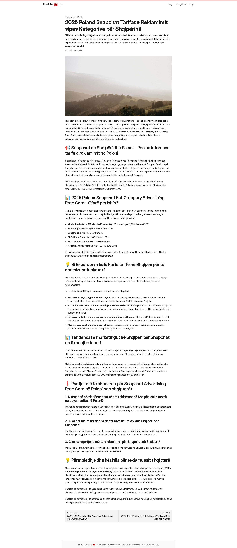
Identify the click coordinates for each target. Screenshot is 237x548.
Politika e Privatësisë (131, 544)
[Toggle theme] (61, 4)
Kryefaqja (70, 17)
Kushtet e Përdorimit (150, 544)
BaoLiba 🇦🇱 (50, 4)
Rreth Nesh (101, 544)
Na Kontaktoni (114, 544)
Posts (80, 17)
